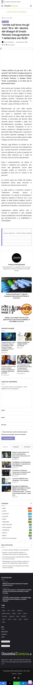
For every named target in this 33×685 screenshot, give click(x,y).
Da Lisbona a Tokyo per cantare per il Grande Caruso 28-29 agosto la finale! (21, 472)
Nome (3, 410)
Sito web (3, 424)
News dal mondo (7, 545)
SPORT (4, 519)
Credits (19, 673)
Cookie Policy (6, 645)
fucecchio (4, 616)
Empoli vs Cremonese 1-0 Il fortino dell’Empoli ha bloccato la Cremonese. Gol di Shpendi (21, 455)
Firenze (25, 613)
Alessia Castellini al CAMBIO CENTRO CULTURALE (23, 344)
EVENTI (4, 511)
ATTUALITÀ (5, 513)
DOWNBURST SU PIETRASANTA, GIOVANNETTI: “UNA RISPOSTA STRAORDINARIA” (21, 464)
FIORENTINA (5, 530)
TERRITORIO (5, 522)
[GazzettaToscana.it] (11, 6)
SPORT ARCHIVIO (7, 524)
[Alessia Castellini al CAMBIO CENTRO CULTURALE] (24, 337)
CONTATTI (4, 634)
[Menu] (2, 6)
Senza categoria (6, 527)
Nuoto (9, 619)
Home (4, 18)
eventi (19, 613)
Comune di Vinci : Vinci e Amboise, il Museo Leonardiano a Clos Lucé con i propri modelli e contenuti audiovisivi (8, 346)
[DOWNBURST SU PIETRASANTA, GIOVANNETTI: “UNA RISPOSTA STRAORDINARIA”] (6, 464)
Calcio (13, 610)
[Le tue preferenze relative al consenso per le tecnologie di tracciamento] (30, 682)
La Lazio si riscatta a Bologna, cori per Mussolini (15, 550)
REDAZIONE (4, 631)
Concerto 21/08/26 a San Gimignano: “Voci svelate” (20, 479)
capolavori (19, 610)
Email (3, 417)
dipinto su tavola (6, 613)
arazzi (3, 610)
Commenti (27, 447)
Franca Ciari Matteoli (9, 42)
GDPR (2, 637)
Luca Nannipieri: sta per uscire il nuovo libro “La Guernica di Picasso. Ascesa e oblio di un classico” (24, 368)
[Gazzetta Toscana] (16, 11)
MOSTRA (23, 616)
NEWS (4, 508)
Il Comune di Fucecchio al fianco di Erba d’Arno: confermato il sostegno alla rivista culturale (8, 370)
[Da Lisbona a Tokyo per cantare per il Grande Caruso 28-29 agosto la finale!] (6, 473)
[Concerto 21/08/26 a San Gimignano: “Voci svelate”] (6, 481)
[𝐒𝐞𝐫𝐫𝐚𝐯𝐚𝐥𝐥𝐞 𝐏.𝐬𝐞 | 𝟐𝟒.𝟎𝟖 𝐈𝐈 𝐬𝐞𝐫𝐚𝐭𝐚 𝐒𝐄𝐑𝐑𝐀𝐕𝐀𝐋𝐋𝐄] (6, 488)
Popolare (16, 447)
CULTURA (9, 18)
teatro (20, 619)
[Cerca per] (31, 6)
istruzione (11, 616)
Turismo (26, 619)
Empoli (13, 613)
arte (8, 610)
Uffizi (3, 622)
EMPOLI (4, 535)
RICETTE (4, 532)
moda (17, 616)
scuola (14, 619)
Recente (5, 447)
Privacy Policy (6, 641)
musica (4, 619)
